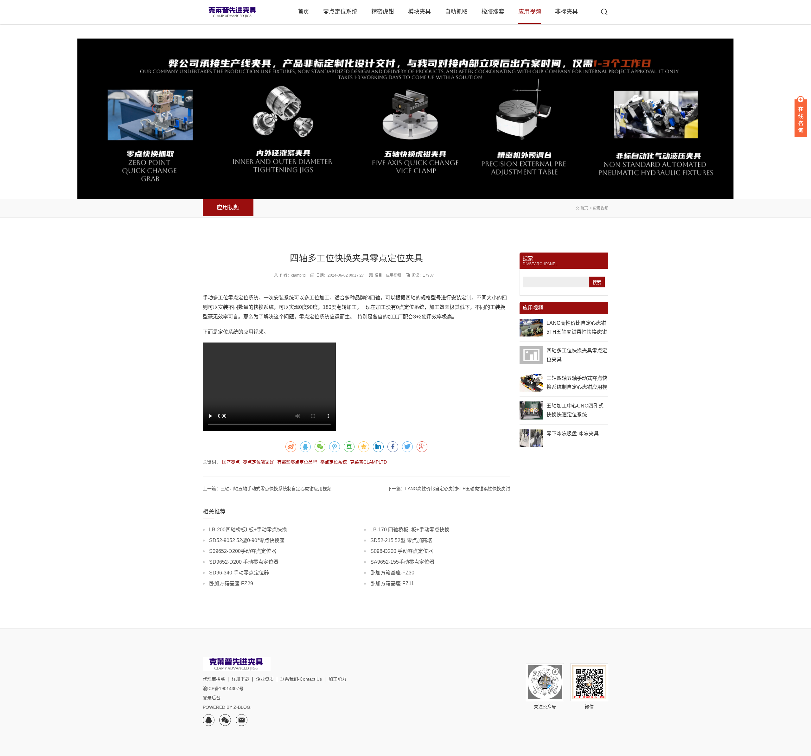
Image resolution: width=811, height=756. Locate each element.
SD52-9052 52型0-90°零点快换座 (246, 540)
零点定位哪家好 (258, 461)
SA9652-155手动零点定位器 (402, 562)
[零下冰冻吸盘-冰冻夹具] (531, 438)
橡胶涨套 (493, 12)
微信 (225, 720)
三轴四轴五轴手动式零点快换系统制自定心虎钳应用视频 (576, 387)
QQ (208, 720)
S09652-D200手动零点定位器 (242, 551)
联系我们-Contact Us (301, 679)
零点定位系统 (340, 12)
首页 (303, 12)
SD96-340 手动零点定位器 (239, 572)
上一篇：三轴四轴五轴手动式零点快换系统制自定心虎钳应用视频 (267, 488)
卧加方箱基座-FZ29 (231, 583)
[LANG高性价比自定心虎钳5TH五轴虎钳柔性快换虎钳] (531, 327)
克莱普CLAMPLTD (368, 461)
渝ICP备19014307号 (223, 688)
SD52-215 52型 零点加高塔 (401, 540)
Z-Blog (241, 707)
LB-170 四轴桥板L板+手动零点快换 (410, 529)
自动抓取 (456, 12)
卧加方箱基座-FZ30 (392, 572)
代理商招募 (214, 679)
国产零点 (231, 461)
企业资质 (265, 679)
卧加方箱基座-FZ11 (392, 583)
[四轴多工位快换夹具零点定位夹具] (531, 355)
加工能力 (337, 679)
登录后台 (211, 697)
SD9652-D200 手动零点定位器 (243, 562)
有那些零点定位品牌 (297, 461)
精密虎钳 (382, 12)
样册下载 (240, 679)
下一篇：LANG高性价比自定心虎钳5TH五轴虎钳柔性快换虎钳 (448, 488)
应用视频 (529, 12)
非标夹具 (566, 12)
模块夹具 (419, 12)
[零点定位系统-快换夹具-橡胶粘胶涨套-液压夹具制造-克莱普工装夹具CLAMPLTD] (233, 12)
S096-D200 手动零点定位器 (401, 551)
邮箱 (241, 720)
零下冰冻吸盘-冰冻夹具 (572, 433)
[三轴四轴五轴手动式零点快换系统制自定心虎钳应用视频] (531, 383)
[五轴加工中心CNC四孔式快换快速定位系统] (531, 410)
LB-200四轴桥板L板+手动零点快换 (248, 529)
